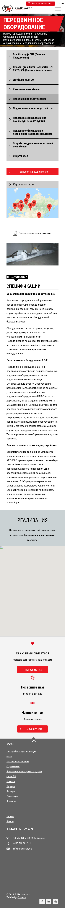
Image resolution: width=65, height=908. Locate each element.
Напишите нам (34, 729)
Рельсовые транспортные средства (24, 771)
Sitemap (10, 821)
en (63, 3)
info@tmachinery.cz (22, 848)
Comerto (22, 897)
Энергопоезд (20, 156)
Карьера (10, 786)
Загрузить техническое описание (35, 233)
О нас (9, 756)
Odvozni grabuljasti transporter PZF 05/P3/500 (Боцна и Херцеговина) (33, 68)
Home (6, 33)
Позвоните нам (33, 669)
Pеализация (12, 796)
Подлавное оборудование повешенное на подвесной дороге (32, 132)
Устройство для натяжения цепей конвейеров (33, 145)
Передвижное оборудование (29, 98)
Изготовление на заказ (17, 761)
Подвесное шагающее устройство (33, 108)
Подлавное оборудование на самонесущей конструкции (29, 119)
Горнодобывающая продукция (21, 751)
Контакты (11, 801)
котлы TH (11, 776)
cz (59, 3)
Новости (10, 781)
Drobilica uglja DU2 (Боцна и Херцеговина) (29, 56)
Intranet (10, 816)
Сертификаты (13, 766)
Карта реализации (23, 184)
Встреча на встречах (42, 3)
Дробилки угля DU (23, 79)
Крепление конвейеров (26, 89)
